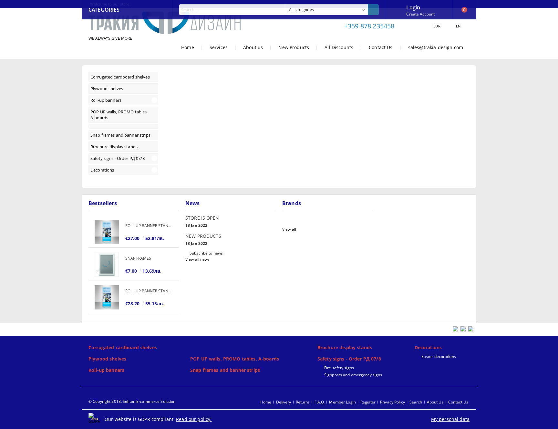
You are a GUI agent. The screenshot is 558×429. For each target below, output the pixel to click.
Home (187, 47)
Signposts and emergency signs (353, 375)
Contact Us (380, 47)
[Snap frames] (107, 265)
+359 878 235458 (369, 26)
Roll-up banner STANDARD (148, 225)
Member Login (342, 402)
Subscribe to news (206, 253)
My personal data (450, 419)
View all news (197, 259)
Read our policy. (194, 419)
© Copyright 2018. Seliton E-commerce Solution (131, 401)
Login (413, 7)
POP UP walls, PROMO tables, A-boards (234, 359)
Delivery (283, 402)
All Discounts (339, 47)
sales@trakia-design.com (435, 47)
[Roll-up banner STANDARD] (107, 232)
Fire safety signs (339, 368)
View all (289, 229)
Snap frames (138, 258)
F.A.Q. (320, 402)
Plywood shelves (107, 359)
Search (415, 402)
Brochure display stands (344, 347)
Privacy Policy (392, 402)
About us (253, 47)
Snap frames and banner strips (225, 370)
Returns (303, 402)
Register (368, 402)
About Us (435, 402)
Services (219, 47)
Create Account (420, 14)
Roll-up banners (106, 370)
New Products (293, 47)
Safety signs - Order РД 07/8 (349, 359)
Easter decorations (438, 356)
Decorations (428, 347)
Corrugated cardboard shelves (122, 347)
